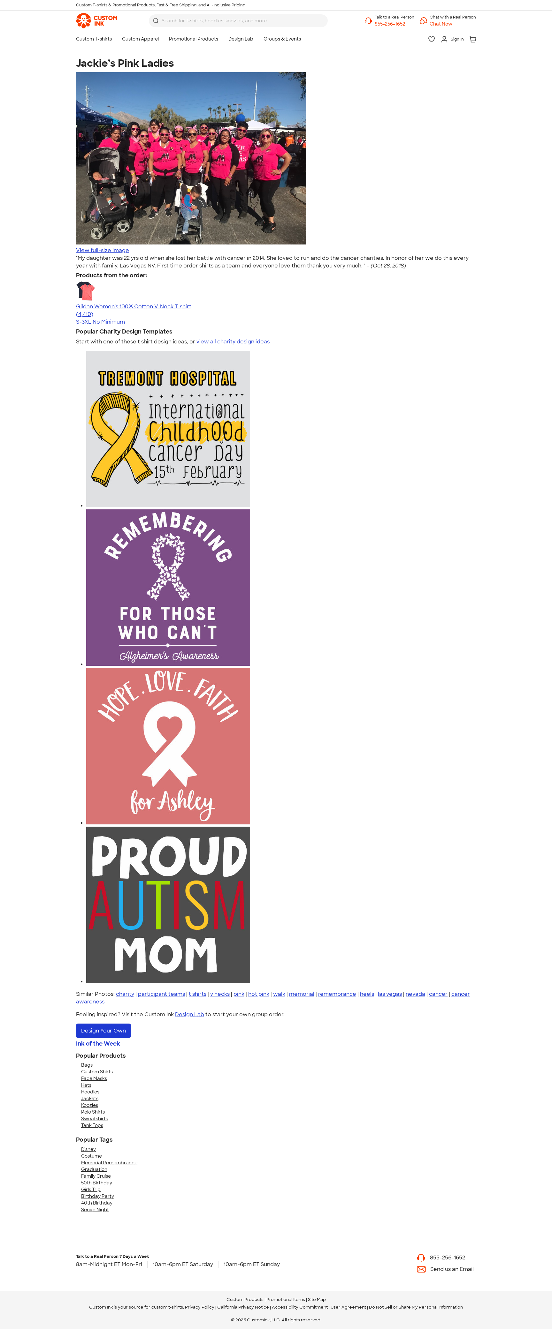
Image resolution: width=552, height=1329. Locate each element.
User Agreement (348, 1307)
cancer (438, 994)
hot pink (258, 994)
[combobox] (238, 20)
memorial (301, 994)
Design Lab (189, 1014)
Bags (87, 1065)
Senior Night (95, 1210)
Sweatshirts (94, 1119)
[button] (453, 24)
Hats (86, 1085)
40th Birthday (96, 1203)
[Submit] (156, 20)
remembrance (337, 994)
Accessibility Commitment (300, 1307)
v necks (220, 994)
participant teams (161, 994)
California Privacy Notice (243, 1307)
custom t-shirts (167, 1307)
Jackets (89, 1098)
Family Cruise (96, 1176)
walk (279, 994)
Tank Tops (92, 1125)
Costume (91, 1156)
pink (239, 994)
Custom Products (245, 1299)
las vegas (390, 994)
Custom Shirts (97, 1072)
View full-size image (102, 250)
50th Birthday (96, 1183)
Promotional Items (285, 1299)
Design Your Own (103, 1030)
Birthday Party (97, 1196)
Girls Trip (91, 1189)
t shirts (197, 994)
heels (367, 994)
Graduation (94, 1169)
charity (125, 994)
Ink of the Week (98, 1043)
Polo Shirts (93, 1112)
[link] (96, 20)
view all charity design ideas (233, 341)
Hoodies (90, 1092)
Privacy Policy (199, 1307)
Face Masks (94, 1078)
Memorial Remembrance (109, 1163)
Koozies (89, 1105)
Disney (88, 1149)
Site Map (317, 1299)
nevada (415, 994)
